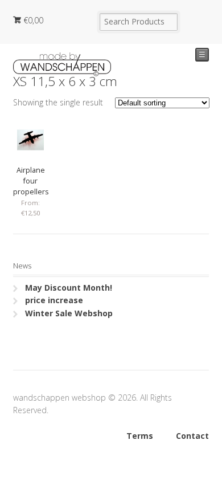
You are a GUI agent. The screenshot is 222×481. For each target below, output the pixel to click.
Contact (192, 435)
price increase (54, 300)
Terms (139, 435)
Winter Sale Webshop (69, 313)
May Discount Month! (68, 287)
